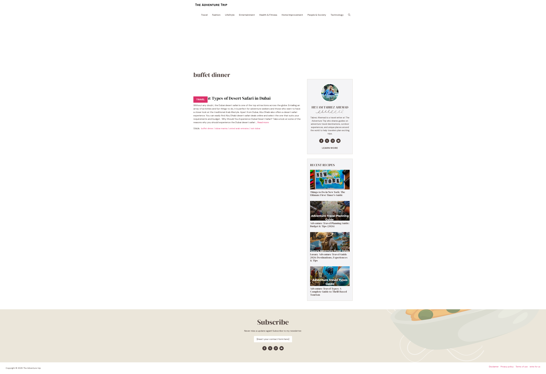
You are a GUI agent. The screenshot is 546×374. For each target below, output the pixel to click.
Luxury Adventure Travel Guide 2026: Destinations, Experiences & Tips (329, 257)
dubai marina (221, 128)
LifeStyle (229, 14)
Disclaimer (494, 366)
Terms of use (522, 366)
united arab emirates (239, 128)
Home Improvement (292, 14)
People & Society (317, 14)
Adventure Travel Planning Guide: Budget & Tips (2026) (329, 224)
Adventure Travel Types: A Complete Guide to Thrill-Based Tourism (328, 291)
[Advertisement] (273, 41)
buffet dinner (207, 128)
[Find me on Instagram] (333, 141)
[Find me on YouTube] (338, 141)
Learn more (330, 147)
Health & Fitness (268, 14)
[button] (349, 15)
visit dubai (255, 128)
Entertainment (247, 14)
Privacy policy (507, 366)
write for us (535, 366)
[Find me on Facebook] (321, 141)
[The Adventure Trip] (211, 5)
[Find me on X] (327, 141)
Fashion (216, 14)
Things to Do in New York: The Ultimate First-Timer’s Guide (327, 193)
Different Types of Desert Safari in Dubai (232, 98)
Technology (337, 14)
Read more (263, 122)
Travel (204, 14)
